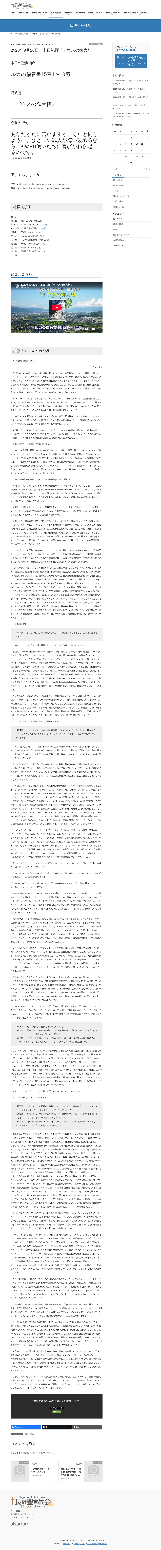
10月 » (147, 169)
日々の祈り (117, 180)
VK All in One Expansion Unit (97, 1544)
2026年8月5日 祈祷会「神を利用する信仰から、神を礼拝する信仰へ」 (131, 114)
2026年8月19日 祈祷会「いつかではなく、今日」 (130, 90)
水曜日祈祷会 (118, 201)
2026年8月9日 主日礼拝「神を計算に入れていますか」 (131, 106)
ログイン (37, 1453)
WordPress (66, 1544)
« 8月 (114, 169)
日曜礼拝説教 (96, 44)
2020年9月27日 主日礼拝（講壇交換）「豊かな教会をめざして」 (71, 1472)
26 (148, 157)
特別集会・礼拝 (119, 207)
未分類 (115, 191)
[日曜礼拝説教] (20, 1467)
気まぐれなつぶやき (121, 196)
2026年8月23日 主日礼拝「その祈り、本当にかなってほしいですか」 (130, 82)
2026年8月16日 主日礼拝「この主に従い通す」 (130, 98)
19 (148, 150)
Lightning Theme (79, 1544)
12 (148, 144)
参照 (46, 224)
